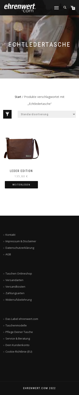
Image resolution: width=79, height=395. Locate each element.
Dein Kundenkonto (17, 345)
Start (18, 97)
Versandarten (14, 280)
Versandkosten (15, 286)
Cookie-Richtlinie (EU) (18, 351)
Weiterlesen (21, 184)
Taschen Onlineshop (18, 273)
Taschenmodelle (16, 325)
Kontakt (10, 235)
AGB (8, 254)
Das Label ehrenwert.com (21, 319)
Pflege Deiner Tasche (19, 332)
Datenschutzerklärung (19, 248)
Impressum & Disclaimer (20, 241)
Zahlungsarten (14, 293)
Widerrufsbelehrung (18, 300)
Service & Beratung (17, 338)
